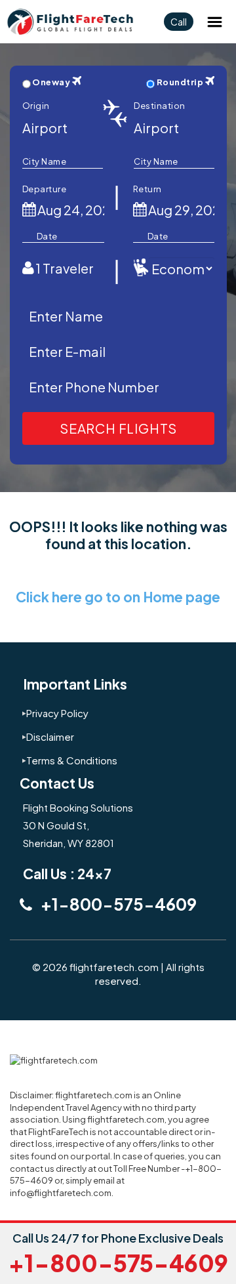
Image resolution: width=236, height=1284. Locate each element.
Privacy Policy (57, 713)
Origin (36, 105)
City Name (44, 161)
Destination (160, 105)
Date (47, 236)
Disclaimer (50, 736)
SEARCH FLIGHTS (118, 428)
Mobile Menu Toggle (214, 21)
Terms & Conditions (71, 760)
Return (147, 189)
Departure (44, 189)
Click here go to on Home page (118, 597)
